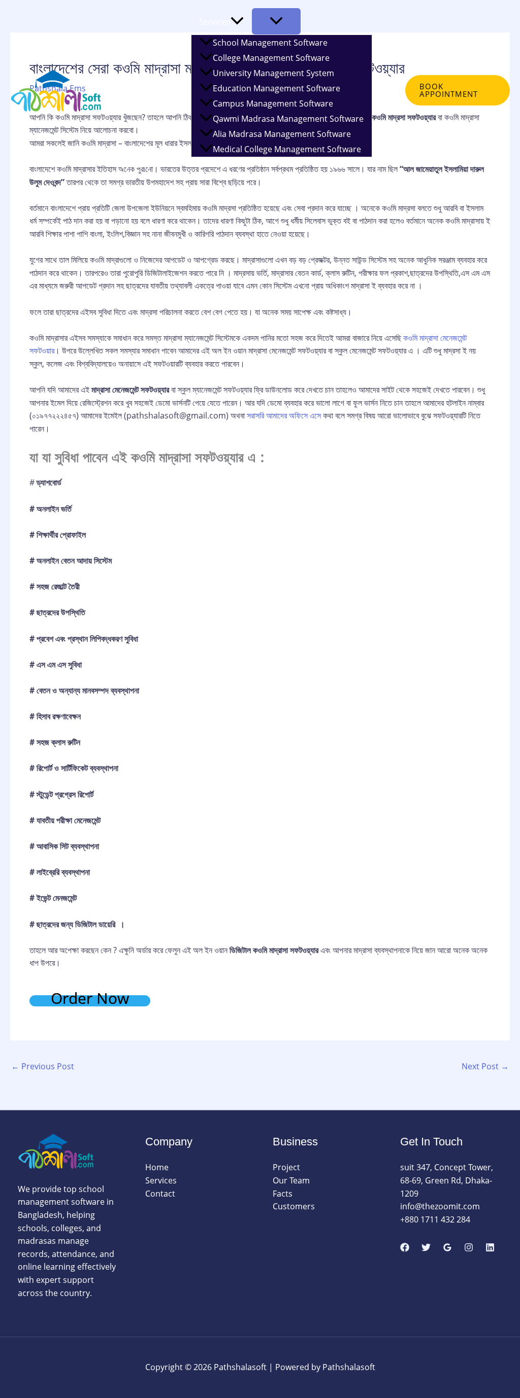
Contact (135, 164)
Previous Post (42, 1066)
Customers (294, 1206)
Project (286, 1167)
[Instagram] (468, 1247)
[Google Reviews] (447, 1247)
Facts (282, 1193)
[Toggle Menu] (276, 21)
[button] (237, 21)
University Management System (273, 73)
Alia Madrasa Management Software (282, 133)
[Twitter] (426, 1247)
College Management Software (271, 57)
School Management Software (270, 42)
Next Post (485, 1066)
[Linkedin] (490, 1247)
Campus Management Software (273, 103)
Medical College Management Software (287, 149)
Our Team (291, 1180)
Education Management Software (276, 88)
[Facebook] (404, 1247)
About (171, 82)
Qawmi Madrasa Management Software (288, 118)
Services (215, 21)
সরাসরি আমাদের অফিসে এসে (284, 415)
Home (131, 82)
